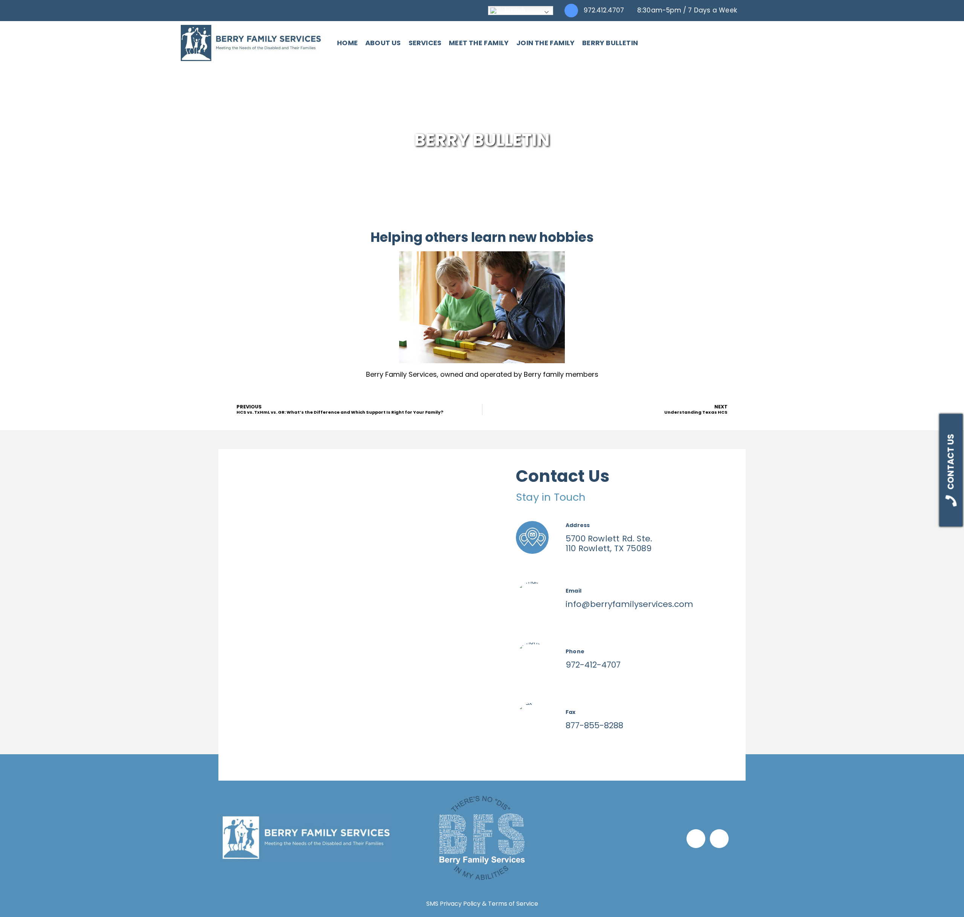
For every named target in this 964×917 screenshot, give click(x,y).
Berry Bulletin (610, 42)
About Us (383, 42)
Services (425, 42)
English (514, 10)
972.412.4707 (604, 10)
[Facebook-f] (695, 838)
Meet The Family (479, 42)
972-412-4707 (593, 665)
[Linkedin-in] (719, 838)
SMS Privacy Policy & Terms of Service (482, 903)
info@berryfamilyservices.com (629, 604)
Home (347, 42)
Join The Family (545, 42)
